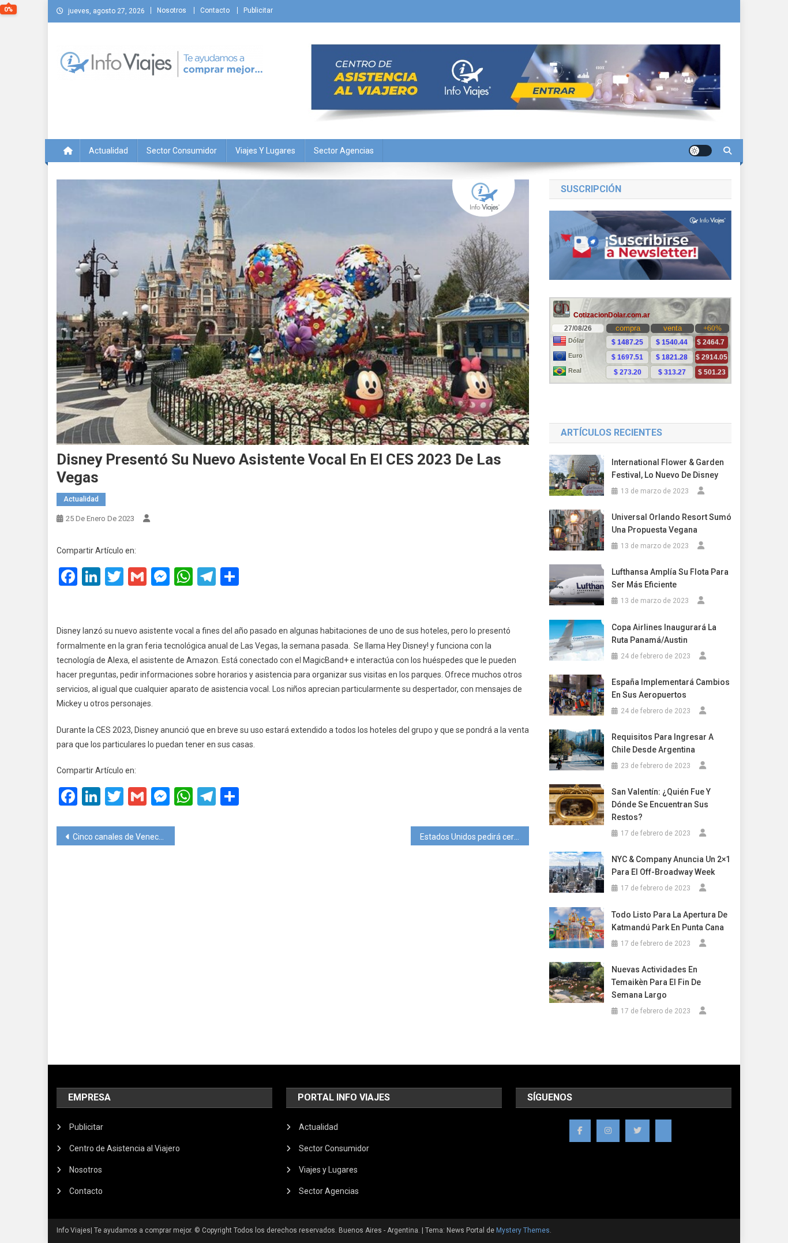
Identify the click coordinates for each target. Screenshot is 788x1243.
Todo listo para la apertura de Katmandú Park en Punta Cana (669, 921)
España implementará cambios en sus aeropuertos (670, 688)
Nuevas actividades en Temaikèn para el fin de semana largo (656, 982)
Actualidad (108, 150)
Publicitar (258, 10)
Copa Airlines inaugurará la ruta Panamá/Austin (663, 634)
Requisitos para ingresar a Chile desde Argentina (662, 743)
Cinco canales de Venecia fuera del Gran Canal (124, 836)
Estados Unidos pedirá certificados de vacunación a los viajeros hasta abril (474, 836)
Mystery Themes (523, 1230)
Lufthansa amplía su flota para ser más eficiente (670, 578)
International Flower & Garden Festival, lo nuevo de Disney (667, 469)
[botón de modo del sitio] (700, 150)
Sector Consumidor (182, 150)
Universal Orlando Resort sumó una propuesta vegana (671, 523)
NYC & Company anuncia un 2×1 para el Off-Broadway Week (670, 866)
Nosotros (171, 10)
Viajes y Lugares (265, 150)
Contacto (215, 10)
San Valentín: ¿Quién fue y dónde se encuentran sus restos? (661, 804)
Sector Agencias (344, 150)
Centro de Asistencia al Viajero (124, 1148)
